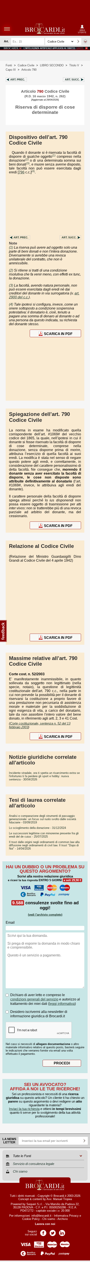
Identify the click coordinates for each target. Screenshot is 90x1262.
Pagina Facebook (43, 1231)
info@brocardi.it (41, 1215)
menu (7, 29)
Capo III (11, 69)
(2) (27, 159)
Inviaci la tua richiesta (24, 1109)
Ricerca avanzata (85, 41)
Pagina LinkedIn (62, 1231)
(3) (27, 163)
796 (21, 172)
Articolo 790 (28, 69)
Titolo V (74, 65)
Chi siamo (48, 1219)
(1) (53, 155)
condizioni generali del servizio (34, 999)
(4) (33, 171)
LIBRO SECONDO (52, 65)
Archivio (62, 1219)
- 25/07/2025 (44, 835)
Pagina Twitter (53, 1231)
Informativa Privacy (66, 1215)
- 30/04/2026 (44, 776)
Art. (17, 79)
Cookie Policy (31, 1219)
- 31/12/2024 (37, 827)
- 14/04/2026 (44, 845)
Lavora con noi (45, 1224)
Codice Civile (26, 65)
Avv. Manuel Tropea (59, 1199)
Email (10, 922)
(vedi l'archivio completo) (45, 914)
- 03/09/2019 (42, 819)
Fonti (9, 65)
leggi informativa (62, 1003)
